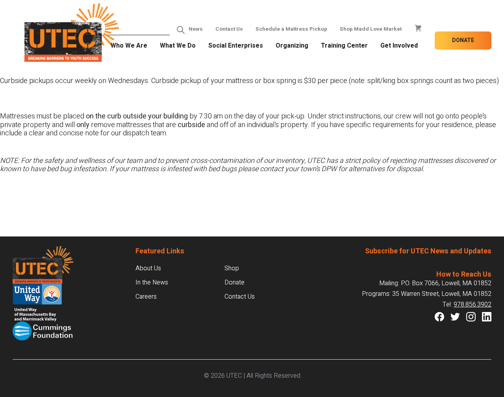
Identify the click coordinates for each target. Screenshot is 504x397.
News (196, 29)
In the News (151, 282)
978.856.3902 (472, 304)
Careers (146, 296)
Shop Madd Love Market (371, 29)
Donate (463, 40)
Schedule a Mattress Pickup (291, 29)
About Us (148, 268)
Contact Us (229, 29)
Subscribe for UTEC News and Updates (428, 251)
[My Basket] (418, 28)
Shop (231, 268)
